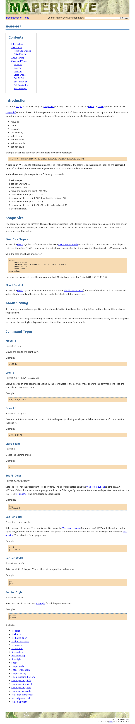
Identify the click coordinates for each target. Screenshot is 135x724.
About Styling (17, 57)
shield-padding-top (21, 687)
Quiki (111, 722)
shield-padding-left (21, 680)
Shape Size (16, 47)
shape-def (49, 106)
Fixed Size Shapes (22, 51)
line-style (40, 603)
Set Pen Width (21, 85)
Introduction (17, 44)
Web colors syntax (95, 486)
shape (19, 106)
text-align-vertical (20, 698)
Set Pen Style (20, 88)
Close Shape (20, 75)
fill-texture (17, 648)
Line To (17, 68)
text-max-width (19, 701)
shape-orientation (20, 670)
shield (100, 106)
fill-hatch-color (19, 638)
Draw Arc (18, 71)
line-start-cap (18, 655)
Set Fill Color (20, 78)
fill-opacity (20, 494)
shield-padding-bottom (23, 677)
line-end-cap (17, 652)
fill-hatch (16, 634)
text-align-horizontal (22, 694)
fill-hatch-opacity (20, 641)
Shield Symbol (20, 54)
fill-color (15, 630)
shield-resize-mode (68, 244)
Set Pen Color (20, 81)
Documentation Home (17, 17)
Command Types (19, 61)
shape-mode (17, 666)
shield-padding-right (21, 684)
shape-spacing (18, 673)
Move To (18, 64)
